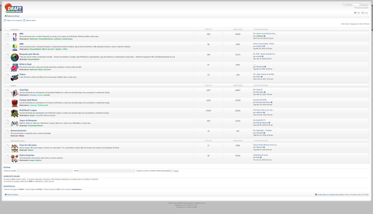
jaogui (32, 115)
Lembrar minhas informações (160, 171)
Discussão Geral (18, 141)
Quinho (58, 49)
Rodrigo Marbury (262, 123)
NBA (21, 34)
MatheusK (34, 39)
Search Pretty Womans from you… (265, 145)
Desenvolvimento (18, 131)
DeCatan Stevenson (263, 102)
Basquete (15, 29)
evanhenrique (67, 39)
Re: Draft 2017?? (259, 120)
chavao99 (39, 115)
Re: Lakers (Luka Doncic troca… (265, 33)
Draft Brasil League (28, 110)
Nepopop (33, 95)
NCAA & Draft (25, 64)
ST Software (188, 205)
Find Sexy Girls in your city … (264, 110)
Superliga (24, 90)
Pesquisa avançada (361, 8)
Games (13, 86)
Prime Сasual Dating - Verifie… (264, 44)
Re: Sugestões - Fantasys (262, 130)
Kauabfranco (77, 189)
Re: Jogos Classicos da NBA (263, 74)
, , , (254, 64)
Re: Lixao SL (257, 89)
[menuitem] (357, 13)
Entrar (7, 167)
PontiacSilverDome (45, 39)
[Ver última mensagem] (265, 36)
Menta (21, 136)
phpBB (178, 203)
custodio (46, 95)
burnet (39, 95)
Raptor (30, 150)
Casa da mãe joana (28, 145)
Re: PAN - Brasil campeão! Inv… (264, 54)
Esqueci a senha (142, 171)
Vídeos (22, 74)
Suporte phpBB (191, 207)
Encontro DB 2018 (259, 100)
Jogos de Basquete (28, 120)
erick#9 (258, 56)
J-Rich (64, 49)
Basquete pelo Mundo (29, 54)
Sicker (258, 77)
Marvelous (260, 92)
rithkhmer (259, 46)
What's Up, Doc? (48, 49)
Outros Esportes (27, 155)
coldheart (57, 39)
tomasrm (33, 105)
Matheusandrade (49, 115)
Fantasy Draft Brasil (28, 100)
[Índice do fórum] (26, 12)
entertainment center (260, 155)
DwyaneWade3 (35, 49)
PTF (196, 205)
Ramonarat (260, 66)
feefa (258, 157)
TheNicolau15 (43, 105)
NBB (21, 44)
